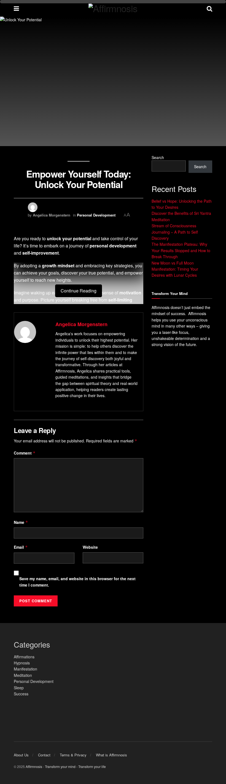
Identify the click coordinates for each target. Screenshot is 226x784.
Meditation (23, 675)
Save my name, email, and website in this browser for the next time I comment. (77, 581)
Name (21, 522)
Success (21, 693)
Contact (44, 754)
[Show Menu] (16, 8)
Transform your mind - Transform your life (75, 766)
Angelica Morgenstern (51, 215)
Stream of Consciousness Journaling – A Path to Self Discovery (175, 232)
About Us (21, 754)
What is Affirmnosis (111, 754)
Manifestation (25, 669)
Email (21, 547)
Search (158, 157)
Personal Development (96, 215)
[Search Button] (209, 8)
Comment (25, 453)
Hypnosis (22, 663)
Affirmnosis (34, 766)
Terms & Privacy (73, 754)
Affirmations (24, 656)
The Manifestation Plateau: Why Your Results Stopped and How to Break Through (181, 250)
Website (90, 547)
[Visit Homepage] (113, 8)
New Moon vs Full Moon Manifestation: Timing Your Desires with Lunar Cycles (175, 269)
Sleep (19, 687)
